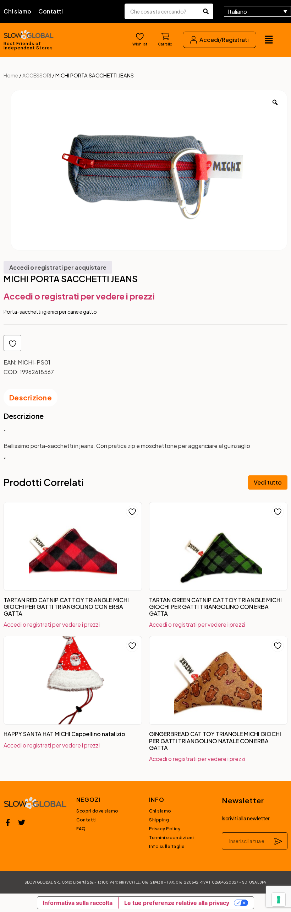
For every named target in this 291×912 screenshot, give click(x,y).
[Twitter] (21, 822)
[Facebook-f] (8, 822)
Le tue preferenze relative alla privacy (176, 902)
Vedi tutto (268, 482)
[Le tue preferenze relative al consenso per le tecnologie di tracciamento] (278, 899)
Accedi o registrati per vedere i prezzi (79, 296)
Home (11, 75)
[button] (269, 39)
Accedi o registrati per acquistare (57, 267)
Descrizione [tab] (30, 397)
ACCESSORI (36, 75)
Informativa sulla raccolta (77, 902)
